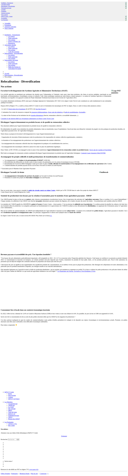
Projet (10, 394)
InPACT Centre (9, 392)
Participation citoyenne (6, 8)
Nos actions (11, 40)
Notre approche (12, 38)
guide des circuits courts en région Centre (41, 190)
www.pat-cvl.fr (33, 469)
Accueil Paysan (12, 404)
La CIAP (11, 407)
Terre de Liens (12, 412)
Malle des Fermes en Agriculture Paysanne (14, 67)
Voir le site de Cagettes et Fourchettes (100, 150)
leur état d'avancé (41, 109)
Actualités (3, 9)
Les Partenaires (8, 422)
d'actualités (82, 112)
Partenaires (14, 473)
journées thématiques (37, 115)
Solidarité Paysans (13, 415)
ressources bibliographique (39, 112)
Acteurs (10, 397)
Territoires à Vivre (76, 271)
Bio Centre (11, 425)
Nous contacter (4, 14)
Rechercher (4, 439)
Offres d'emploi (5, 473)
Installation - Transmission (7, 3)
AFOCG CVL (12, 424)
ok (18, 439)
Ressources (11, 43)
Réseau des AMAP (14, 419)
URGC (10, 417)
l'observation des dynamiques (16, 109)
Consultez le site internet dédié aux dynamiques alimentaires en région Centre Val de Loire (27, 118)
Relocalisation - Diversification (8, 6)
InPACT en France (13, 399)
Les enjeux (11, 36)
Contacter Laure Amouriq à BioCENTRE (93, 153)
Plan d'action (12, 395)
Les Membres (8, 402)
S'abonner (64, 436)
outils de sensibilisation (71, 112)
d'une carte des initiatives (55, 112)
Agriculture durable (5, 4)
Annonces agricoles (5, 13)
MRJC (10, 410)
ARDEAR (11, 405)
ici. (51, 215)
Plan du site (34, 473)
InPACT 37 (11, 414)
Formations (3, 11)
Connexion (43, 473)
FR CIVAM (11, 409)
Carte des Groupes (13, 52)
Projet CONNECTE (14, 41)
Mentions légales (25, 473)
